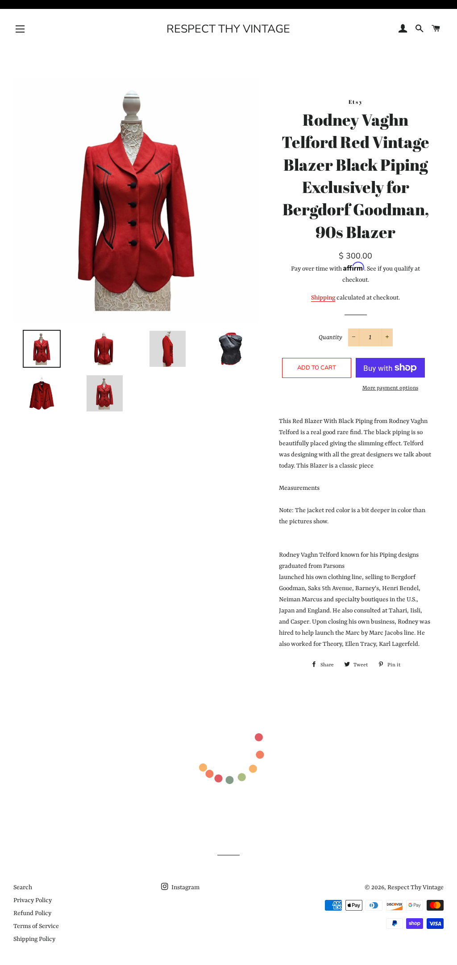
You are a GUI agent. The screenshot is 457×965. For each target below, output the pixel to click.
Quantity (330, 337)
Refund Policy (32, 913)
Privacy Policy (32, 900)
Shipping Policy (34, 939)
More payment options (390, 388)
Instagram (184, 887)
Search (22, 887)
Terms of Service (36, 926)
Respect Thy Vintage (228, 29)
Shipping (323, 297)
